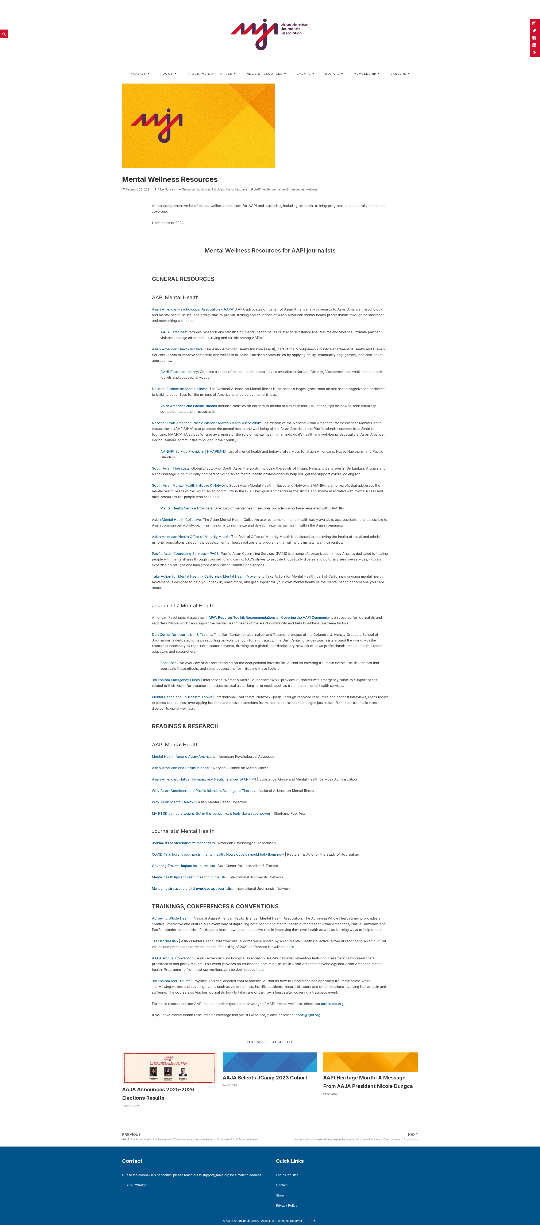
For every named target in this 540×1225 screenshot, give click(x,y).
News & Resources (264, 73)
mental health (280, 189)
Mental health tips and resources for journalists (189, 877)
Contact (282, 1185)
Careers (398, 73)
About (167, 73)
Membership (365, 73)
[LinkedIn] (534, 45)
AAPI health (262, 189)
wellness (312, 189)
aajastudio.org (332, 1004)
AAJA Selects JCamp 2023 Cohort (265, 1078)
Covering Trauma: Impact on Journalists (184, 866)
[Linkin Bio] (534, 52)
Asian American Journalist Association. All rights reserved (264, 1220)
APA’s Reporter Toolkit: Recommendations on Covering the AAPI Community (269, 617)
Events (304, 73)
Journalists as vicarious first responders (184, 843)
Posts (229, 189)
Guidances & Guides (210, 189)
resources (298, 189)
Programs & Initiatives (210, 73)
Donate (332, 73)
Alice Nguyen (166, 189)
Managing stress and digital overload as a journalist (193, 888)
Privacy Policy (286, 1205)
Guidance (188, 189)
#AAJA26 (138, 73)
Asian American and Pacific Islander (188, 406)
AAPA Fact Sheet (174, 332)
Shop (280, 1195)
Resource (241, 189)
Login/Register (287, 1174)
